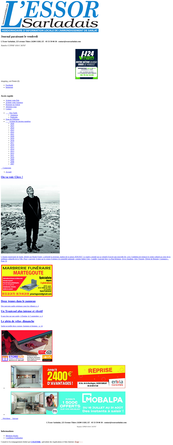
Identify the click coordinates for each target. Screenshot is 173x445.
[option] (89, 377)
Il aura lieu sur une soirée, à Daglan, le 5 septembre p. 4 (22, 316)
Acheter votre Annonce (14, 103)
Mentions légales (12, 436)
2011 (12, 155)
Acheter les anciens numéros (18, 121)
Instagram (9, 87)
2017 (12, 143)
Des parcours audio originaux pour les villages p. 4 (20, 306)
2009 (12, 160)
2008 (12, 162)
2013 (12, 151)
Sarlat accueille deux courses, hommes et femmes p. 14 (22, 326)
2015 (12, 147)
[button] (6, 418)
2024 (12, 128)
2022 (12, 132)
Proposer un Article (13, 105)
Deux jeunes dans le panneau (18, 301)
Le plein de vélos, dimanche (17, 321)
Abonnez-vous (11, 107)
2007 (12, 164)
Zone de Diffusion (12, 119)
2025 (12, 126)
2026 (12, 124)
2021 (12, 134)
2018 (12, 141)
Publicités (14, 117)
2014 (12, 149)
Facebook (9, 85)
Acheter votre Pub (12, 100)
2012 (12, 153)
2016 (12, 145)
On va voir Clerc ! (12, 176)
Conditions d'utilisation (14, 438)
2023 (12, 130)
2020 (12, 136)
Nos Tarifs (11, 113)
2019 (12, 138)
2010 (12, 158)
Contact (8, 109)
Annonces (14, 115)
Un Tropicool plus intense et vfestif (22, 311)
